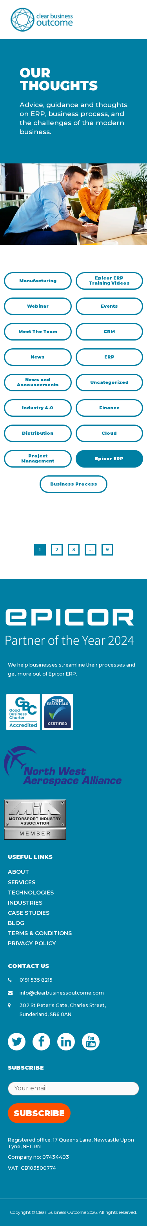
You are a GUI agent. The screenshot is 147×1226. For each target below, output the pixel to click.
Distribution (37, 433)
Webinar (38, 306)
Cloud (109, 433)
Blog (16, 923)
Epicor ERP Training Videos (109, 280)
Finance (109, 407)
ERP (109, 357)
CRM (109, 331)
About (18, 871)
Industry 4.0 (37, 407)
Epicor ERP (109, 458)
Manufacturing (37, 280)
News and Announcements (38, 382)
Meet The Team (37, 331)
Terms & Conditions (40, 933)
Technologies (31, 892)
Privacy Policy (32, 943)
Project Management (37, 458)
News (38, 357)
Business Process (73, 484)
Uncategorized (109, 382)
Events (109, 306)
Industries (25, 902)
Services (21, 882)
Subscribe (39, 1113)
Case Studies (28, 912)
